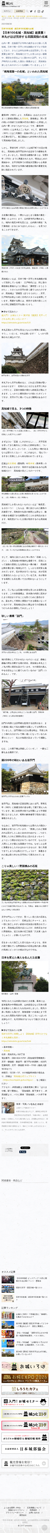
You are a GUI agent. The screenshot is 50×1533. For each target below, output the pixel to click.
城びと (4, 16)
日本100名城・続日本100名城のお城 (29, 16)
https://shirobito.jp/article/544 (16, 1041)
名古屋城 (12, 463)
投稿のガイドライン (16, 1510)
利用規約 (33, 1510)
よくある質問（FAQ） (13, 1508)
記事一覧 (11, 16)
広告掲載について (34, 1508)
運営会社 (23, 1515)
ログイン (7, 11)
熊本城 (31, 463)
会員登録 (19, 11)
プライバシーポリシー (15, 1512)
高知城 (25, 118)
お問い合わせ (34, 1512)
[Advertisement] (25, 1169)
